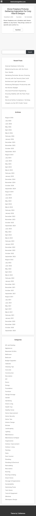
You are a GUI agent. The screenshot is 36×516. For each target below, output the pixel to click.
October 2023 (9, 222)
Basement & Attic (11, 351)
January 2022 (9, 281)
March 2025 (9, 170)
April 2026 (8, 130)
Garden (7, 397)
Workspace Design (11, 499)
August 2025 (9, 154)
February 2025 (9, 173)
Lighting (7, 431)
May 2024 (8, 201)
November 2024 (10, 182)
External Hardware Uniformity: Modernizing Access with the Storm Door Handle (16, 69)
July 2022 (8, 263)
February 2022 (9, 278)
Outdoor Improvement (12, 444)
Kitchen (7, 425)
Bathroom (8, 354)
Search (30, 52)
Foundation (8, 388)
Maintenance (9, 434)
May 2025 (8, 164)
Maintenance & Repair (12, 438)
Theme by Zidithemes (18, 513)
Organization (9, 441)
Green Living (9, 404)
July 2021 (8, 300)
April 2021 (8, 309)
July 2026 (8, 121)
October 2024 (9, 185)
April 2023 (8, 235)
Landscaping (9, 428)
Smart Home (9, 478)
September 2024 (10, 188)
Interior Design (10, 422)
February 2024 (9, 210)
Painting (7, 450)
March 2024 (9, 207)
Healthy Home (9, 410)
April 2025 (8, 167)
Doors (7, 382)
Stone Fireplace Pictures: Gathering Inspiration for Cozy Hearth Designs (18, 11)
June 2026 (8, 124)
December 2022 (10, 247)
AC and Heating (10, 345)
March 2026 (9, 133)
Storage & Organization (12, 481)
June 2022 (8, 266)
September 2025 (10, 151)
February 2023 (9, 241)
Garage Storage (10, 394)
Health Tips (9, 407)
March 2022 (9, 275)
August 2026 (9, 117)
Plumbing (8, 459)
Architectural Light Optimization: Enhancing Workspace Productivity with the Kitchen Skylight (17, 84)
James (19, 17)
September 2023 (10, 225)
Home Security (10, 416)
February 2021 (9, 315)
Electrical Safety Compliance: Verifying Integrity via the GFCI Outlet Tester (17, 101)
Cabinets (8, 363)
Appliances (8, 348)
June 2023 (8, 229)
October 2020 (9, 327)
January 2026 (9, 139)
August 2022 (9, 259)
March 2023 (9, 238)
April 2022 (8, 272)
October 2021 (9, 290)
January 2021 (9, 318)
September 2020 (10, 330)
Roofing (7, 472)
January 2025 (9, 176)
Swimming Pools (10, 487)
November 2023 (10, 219)
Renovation (8, 468)
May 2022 (8, 269)
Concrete (8, 370)
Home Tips (8, 419)
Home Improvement (11, 413)
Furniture (8, 391)
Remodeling (9, 465)
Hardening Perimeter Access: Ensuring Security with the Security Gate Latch (17, 77)
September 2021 (10, 293)
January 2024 (9, 213)
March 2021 (9, 312)
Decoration (8, 376)
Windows (8, 496)
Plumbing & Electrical (12, 462)
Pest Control (9, 456)
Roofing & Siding (10, 475)
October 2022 (9, 253)
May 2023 (8, 232)
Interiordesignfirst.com (18, 1)
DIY (6, 379)
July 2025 (8, 158)
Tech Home (9, 490)
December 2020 (10, 321)
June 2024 (8, 198)
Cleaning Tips (9, 367)
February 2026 (9, 136)
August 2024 (9, 192)
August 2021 (9, 296)
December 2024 (10, 179)
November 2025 (10, 145)
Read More (18, 30)
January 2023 (9, 244)
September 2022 (10, 256)
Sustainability (9, 484)
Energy (7, 385)
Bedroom (8, 357)
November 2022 (10, 250)
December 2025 (10, 142)
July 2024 (8, 195)
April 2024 (8, 204)
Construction (9, 373)
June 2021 (8, 303)
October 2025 (9, 148)
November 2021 (10, 287)
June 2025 (8, 161)
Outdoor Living (10, 447)
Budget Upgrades (10, 360)
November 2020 (10, 324)
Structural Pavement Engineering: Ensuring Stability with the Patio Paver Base (17, 94)
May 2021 (8, 306)
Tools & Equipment (11, 493)
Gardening (8, 401)
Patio (7, 453)
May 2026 (8, 127)
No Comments (28, 17)
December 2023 (10, 216)
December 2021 (10, 284)
